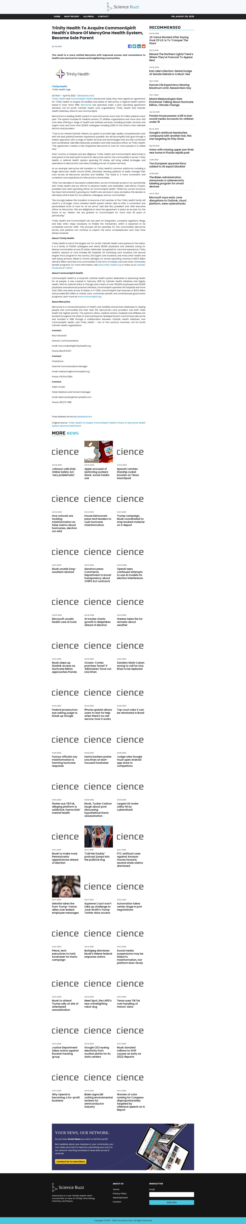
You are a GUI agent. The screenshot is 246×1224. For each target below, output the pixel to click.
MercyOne (86, 104)
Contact (117, 1201)
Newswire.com (85, 95)
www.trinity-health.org (109, 264)
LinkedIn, (141, 264)
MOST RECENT (71, 16)
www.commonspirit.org (89, 296)
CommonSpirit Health (82, 98)
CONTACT (103, 16)
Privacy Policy (120, 1193)
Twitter (69, 267)
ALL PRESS (88, 16)
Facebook (57, 267)
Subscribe (172, 1202)
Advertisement (120, 1197)
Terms (116, 1189)
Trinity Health (59, 98)
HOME (57, 16)
